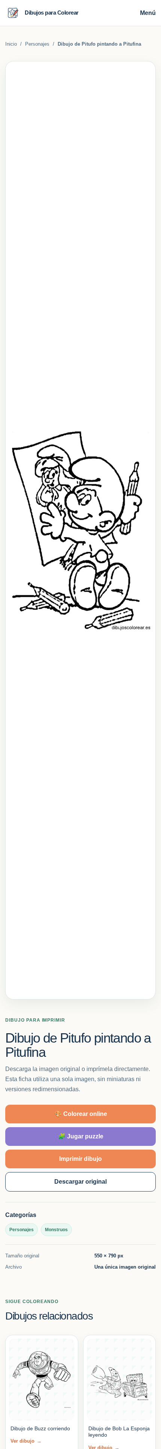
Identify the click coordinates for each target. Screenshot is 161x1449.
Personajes (37, 44)
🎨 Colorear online (80, 1114)
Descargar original (80, 1181)
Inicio (11, 44)
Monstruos (56, 1229)
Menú (148, 13)
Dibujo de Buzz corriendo (40, 1428)
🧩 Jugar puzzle (80, 1136)
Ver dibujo (26, 1441)
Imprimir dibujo (80, 1159)
